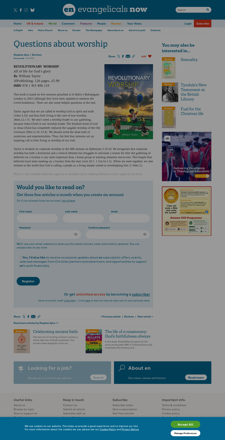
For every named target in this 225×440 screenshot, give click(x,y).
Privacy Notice (130, 429)
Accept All (185, 424)
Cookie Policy (108, 429)
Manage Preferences (185, 433)
